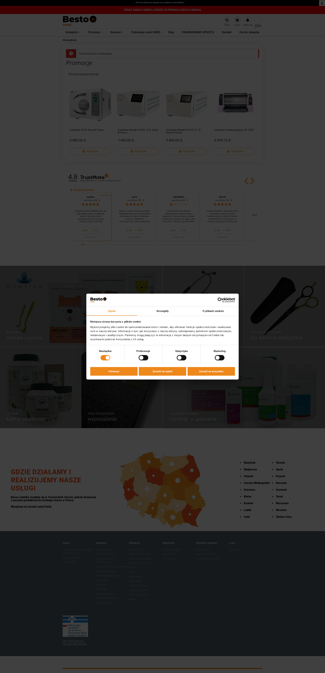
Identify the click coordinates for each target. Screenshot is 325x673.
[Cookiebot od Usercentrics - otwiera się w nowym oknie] (220, 300)
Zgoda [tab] (112, 310)
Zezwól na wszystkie (211, 371)
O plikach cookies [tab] (213, 310)
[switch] (143, 357)
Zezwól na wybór (163, 371)
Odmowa (114, 371)
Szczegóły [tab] (162, 310)
